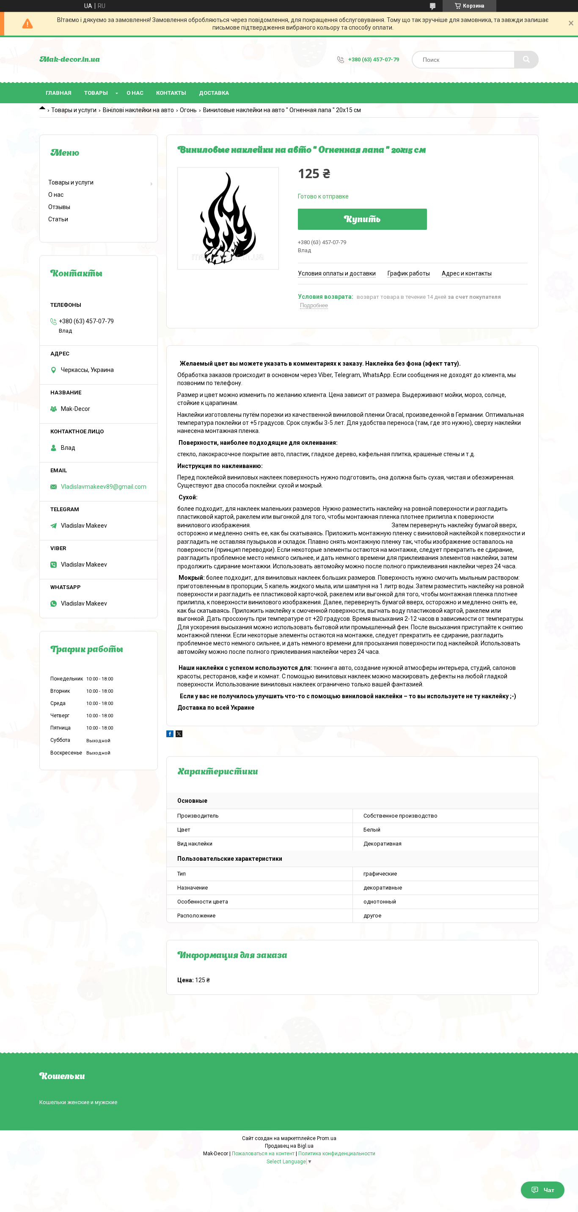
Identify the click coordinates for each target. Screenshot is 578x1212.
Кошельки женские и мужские (78, 1102)
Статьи (58, 219)
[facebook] (169, 735)
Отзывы (59, 207)
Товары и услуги (73, 110)
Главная (59, 93)
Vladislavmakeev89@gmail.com (103, 486)
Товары (96, 93)
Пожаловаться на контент (263, 1154)
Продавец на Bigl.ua (289, 1146)
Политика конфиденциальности (336, 1154)
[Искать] (526, 60)
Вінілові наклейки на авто (138, 110)
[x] (179, 735)
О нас (135, 93)
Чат (549, 1190)
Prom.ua (326, 1138)
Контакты (171, 93)
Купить (362, 220)
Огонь (188, 110)
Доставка (214, 93)
